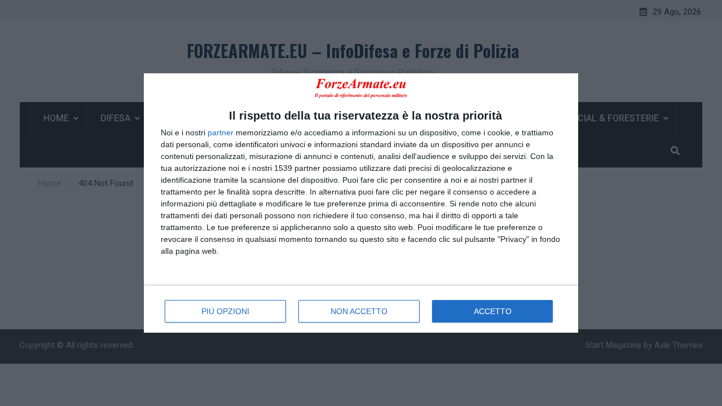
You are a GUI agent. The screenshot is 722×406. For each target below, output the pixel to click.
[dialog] (361, 202)
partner (221, 132)
